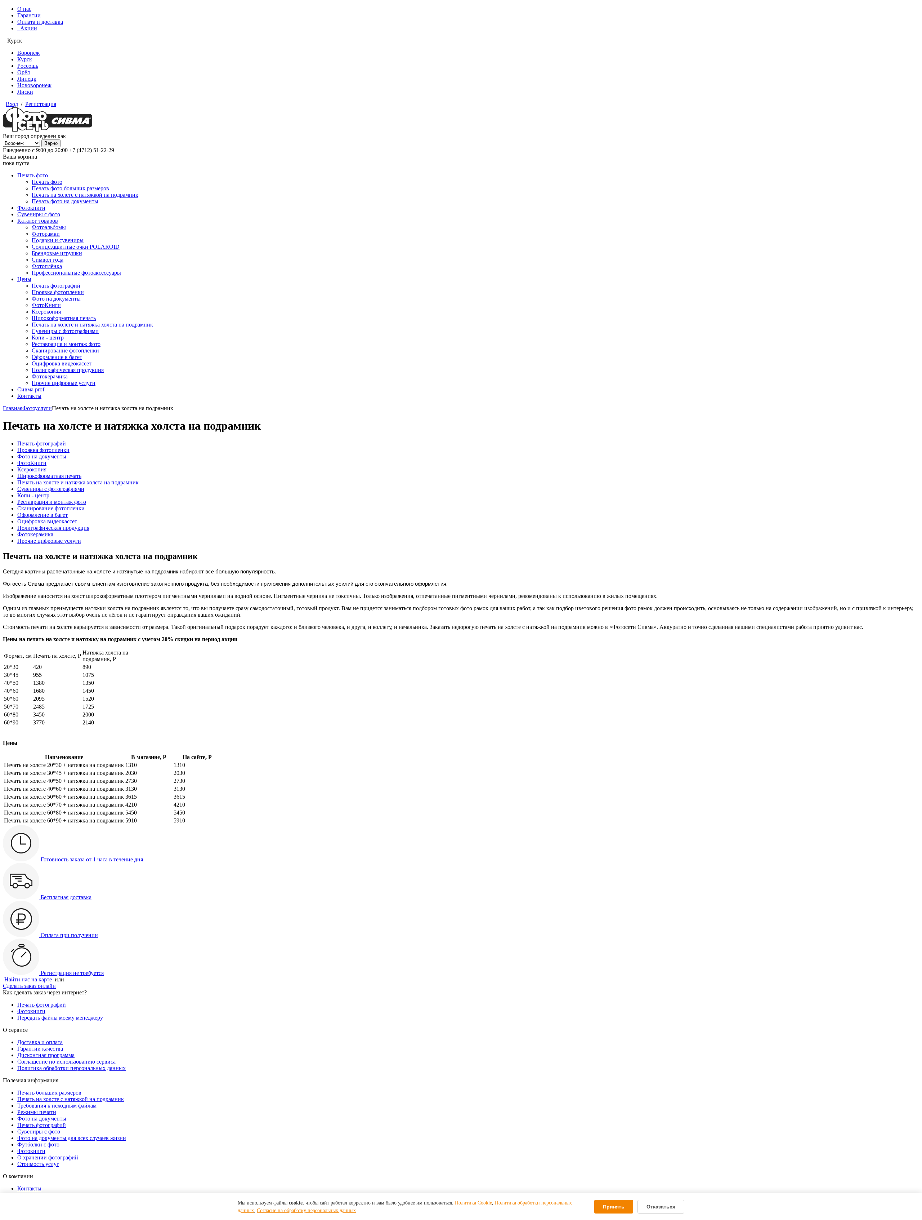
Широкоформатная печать (64, 318)
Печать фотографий (56, 286)
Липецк (26, 79)
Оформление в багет (57, 357)
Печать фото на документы (65, 201)
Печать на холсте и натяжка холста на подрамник (92, 324)
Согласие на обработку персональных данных (306, 1210)
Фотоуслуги (37, 408)
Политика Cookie (473, 1203)
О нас (24, 9)
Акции (27, 28)
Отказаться (660, 1207)
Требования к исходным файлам (57, 1106)
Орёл (23, 72)
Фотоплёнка (47, 266)
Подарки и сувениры (58, 240)
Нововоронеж (34, 85)
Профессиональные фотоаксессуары (76, 273)
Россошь (27, 66)
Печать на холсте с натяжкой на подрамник (85, 195)
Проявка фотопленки (58, 292)
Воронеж (28, 53)
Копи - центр (48, 337)
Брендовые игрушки (57, 253)
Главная (12, 408)
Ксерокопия (46, 312)
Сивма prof (30, 389)
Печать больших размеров (49, 1093)
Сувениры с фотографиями (65, 331)
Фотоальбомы (49, 227)
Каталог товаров (37, 221)
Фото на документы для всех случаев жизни (71, 1138)
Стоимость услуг (38, 1164)
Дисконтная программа (46, 1055)
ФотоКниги (46, 305)
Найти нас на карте (27, 979)
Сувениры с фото (38, 214)
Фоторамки (46, 234)
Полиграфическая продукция (68, 370)
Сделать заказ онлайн (29, 986)
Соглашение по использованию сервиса (66, 1062)
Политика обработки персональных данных (71, 1068)
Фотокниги (31, 208)
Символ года (47, 260)
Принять (614, 1207)
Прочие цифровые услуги (63, 383)
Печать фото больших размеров (70, 188)
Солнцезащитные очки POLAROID (76, 247)
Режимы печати (36, 1112)
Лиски (25, 92)
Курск (24, 59)
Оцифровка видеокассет (61, 363)
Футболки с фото (38, 1144)
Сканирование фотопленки (65, 350)
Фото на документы (56, 299)
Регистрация (40, 104)
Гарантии (29, 15)
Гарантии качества (40, 1049)
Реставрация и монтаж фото (66, 344)
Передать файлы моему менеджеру (60, 1018)
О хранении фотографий (47, 1157)
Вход (12, 104)
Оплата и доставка (40, 22)
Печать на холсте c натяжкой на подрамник (70, 1099)
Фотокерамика (50, 376)
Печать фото (32, 175)
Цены (24, 279)
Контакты (29, 396)
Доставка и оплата (40, 1042)
